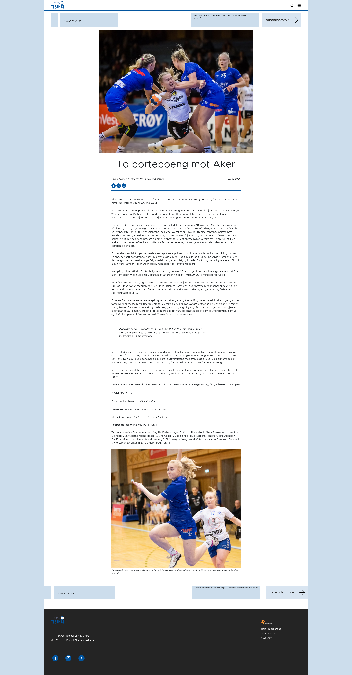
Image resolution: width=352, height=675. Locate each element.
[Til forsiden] (57, 5)
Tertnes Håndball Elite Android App (75, 640)
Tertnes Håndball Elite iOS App (72, 636)
